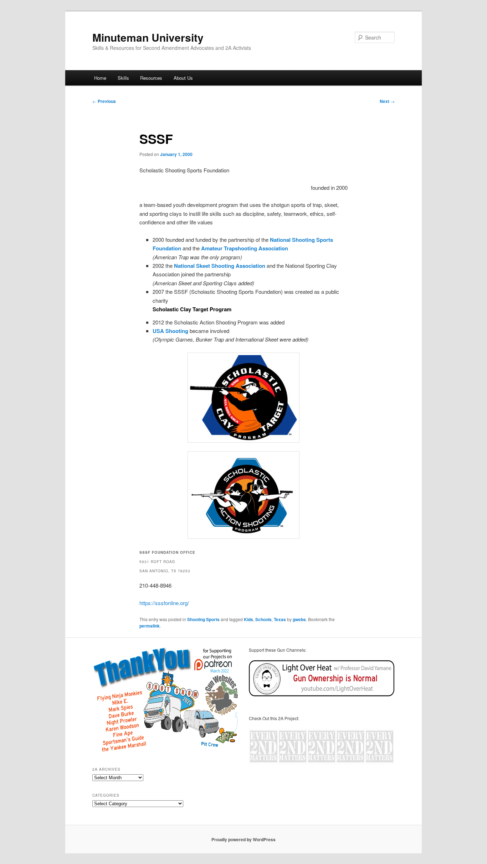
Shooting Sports (203, 619)
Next (387, 101)
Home (100, 77)
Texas (280, 619)
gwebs (299, 619)
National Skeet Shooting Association (219, 266)
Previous (104, 101)
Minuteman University (148, 37)
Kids (248, 619)
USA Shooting (170, 331)
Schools (263, 619)
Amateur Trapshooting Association (244, 248)
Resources (151, 77)
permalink (149, 626)
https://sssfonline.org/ (164, 603)
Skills (123, 77)
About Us (183, 77)
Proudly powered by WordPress (243, 839)
